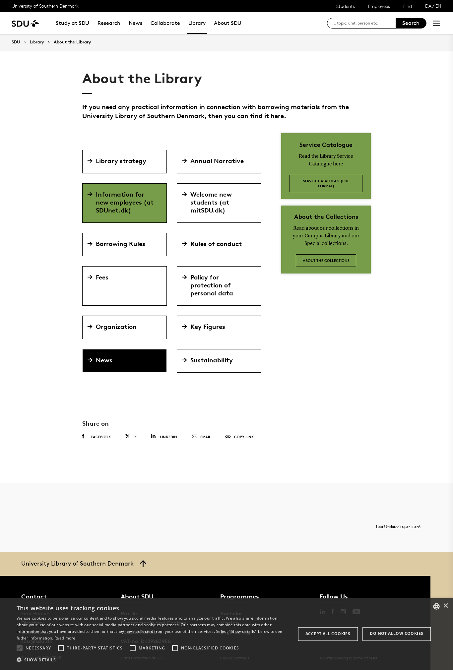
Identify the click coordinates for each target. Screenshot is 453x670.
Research (108, 23)
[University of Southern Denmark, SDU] (25, 23)
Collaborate (165, 23)
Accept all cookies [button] (327, 634)
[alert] (226, 634)
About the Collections (326, 260)
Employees (379, 6)
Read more (65, 638)
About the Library (72, 42)
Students (345, 6)
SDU (16, 42)
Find (407, 6)
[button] (19, 648)
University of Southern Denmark (45, 6)
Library (197, 23)
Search (411, 23)
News (135, 23)
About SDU (227, 23)
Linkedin (168, 436)
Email (205, 436)
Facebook (101, 436)
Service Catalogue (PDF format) (326, 183)
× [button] (445, 605)
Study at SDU (72, 23)
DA (428, 6)
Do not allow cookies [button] (396, 633)
